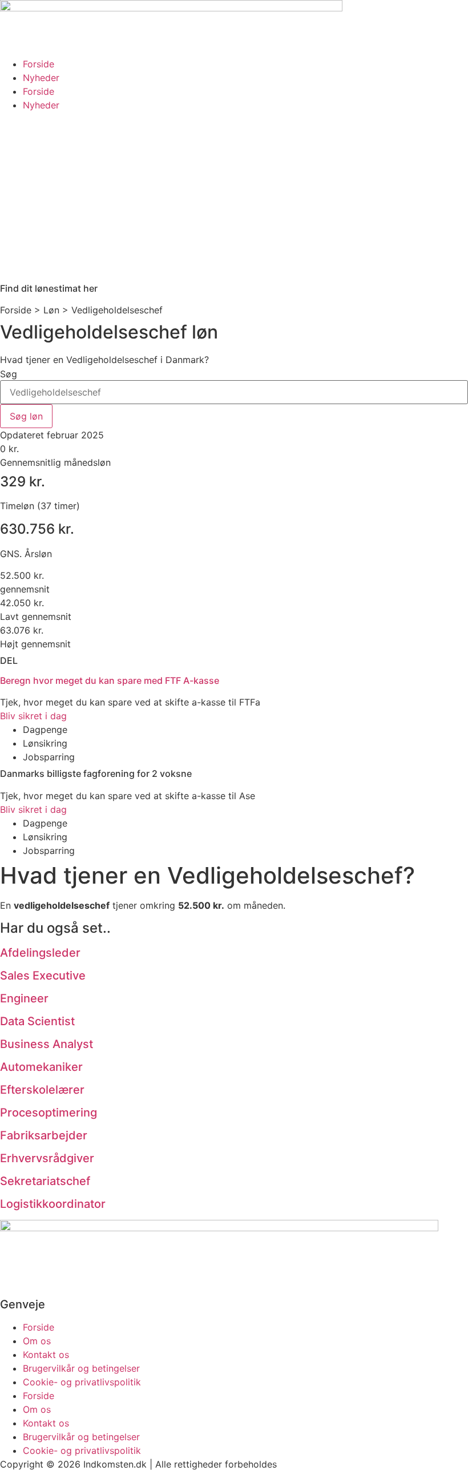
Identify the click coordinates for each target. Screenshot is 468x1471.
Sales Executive (43, 975)
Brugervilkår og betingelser (81, 1368)
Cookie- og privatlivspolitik (82, 1382)
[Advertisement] (234, 197)
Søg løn (26, 416)
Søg (8, 373)
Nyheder (41, 77)
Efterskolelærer (42, 1090)
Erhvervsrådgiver (47, 1158)
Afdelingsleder (40, 953)
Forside (38, 64)
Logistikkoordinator (53, 1204)
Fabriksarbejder (43, 1135)
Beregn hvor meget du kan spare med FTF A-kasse (109, 680)
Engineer (24, 998)
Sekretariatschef (45, 1181)
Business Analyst (46, 1044)
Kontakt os (46, 1354)
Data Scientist (37, 1021)
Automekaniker (41, 1067)
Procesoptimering (48, 1112)
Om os (37, 1341)
